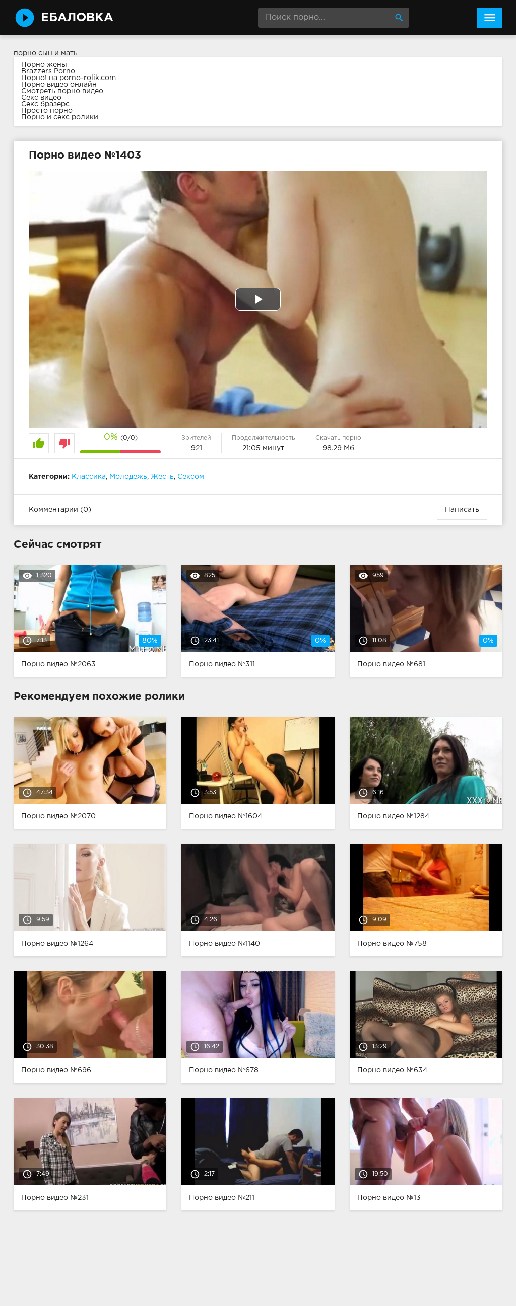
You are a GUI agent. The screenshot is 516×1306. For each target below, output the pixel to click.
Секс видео (41, 98)
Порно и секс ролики (59, 117)
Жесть (162, 477)
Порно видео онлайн (59, 85)
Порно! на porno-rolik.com (68, 78)
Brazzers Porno (48, 71)
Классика (89, 477)
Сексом (190, 477)
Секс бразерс (45, 104)
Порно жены (44, 65)
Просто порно (47, 111)
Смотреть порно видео (62, 91)
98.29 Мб (338, 448)
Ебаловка (77, 17)
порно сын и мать (46, 53)
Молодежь (128, 477)
